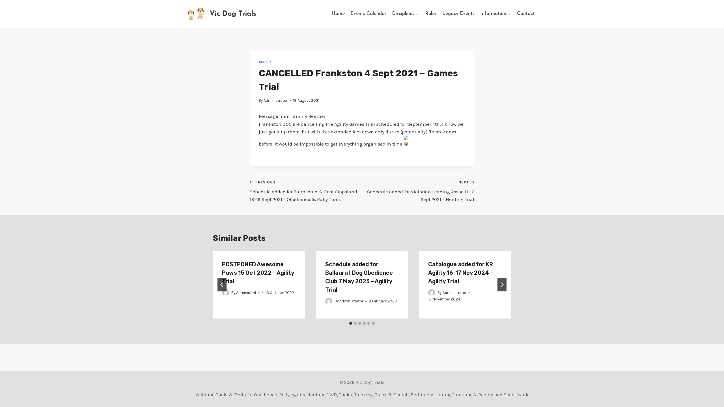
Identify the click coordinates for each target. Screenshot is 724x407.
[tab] (350, 323)
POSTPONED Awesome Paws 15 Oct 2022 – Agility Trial (258, 273)
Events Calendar (368, 13)
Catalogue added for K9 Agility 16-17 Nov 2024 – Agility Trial (460, 273)
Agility (265, 62)
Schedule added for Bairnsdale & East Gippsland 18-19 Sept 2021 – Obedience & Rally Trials (303, 191)
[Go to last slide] (222, 284)
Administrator (275, 100)
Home (338, 13)
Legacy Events (458, 13)
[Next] (502, 284)
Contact (526, 13)
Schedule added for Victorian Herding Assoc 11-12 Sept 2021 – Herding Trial (420, 191)
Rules (431, 13)
